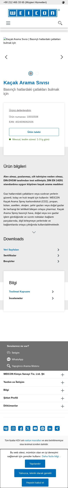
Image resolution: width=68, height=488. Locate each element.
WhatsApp (17, 359)
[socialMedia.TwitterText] (29, 428)
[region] (34, 57)
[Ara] (60, 23)
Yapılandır (35, 463)
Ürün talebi (34, 132)
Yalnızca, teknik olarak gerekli (35, 473)
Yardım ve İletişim (13, 382)
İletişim (16, 352)
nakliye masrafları (33, 440)
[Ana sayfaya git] (34, 13)
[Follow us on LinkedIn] (51, 428)
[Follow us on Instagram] (14, 428)
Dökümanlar (10, 405)
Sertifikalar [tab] (9, 255)
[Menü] (8, 23)
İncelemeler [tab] (16, 298)
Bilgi (6, 389)
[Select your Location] (63, 2)
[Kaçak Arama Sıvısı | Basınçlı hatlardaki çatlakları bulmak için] (34, 57)
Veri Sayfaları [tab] (11, 249)
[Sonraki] (62, 57)
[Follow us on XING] (57, 428)
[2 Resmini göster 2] (37, 73)
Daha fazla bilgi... (51, 456)
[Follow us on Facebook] (21, 428)
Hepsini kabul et (35, 482)
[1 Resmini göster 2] (30, 73)
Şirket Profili (10, 397)
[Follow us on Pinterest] (43, 428)
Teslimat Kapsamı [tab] (19, 291)
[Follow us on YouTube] (36, 428)
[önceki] (6, 57)
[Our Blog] (7, 428)
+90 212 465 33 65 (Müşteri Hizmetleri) (25, 2)
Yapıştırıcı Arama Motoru (25, 366)
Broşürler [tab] (8, 261)
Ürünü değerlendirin (20, 110)
